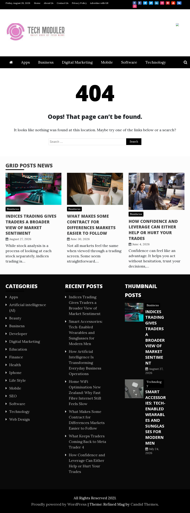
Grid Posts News (29, 165)
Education (18, 349)
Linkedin (157, 3)
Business (46, 62)
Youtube (173, 3)
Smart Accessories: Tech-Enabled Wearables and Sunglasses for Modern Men (85, 332)
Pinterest (168, 3)
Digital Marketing (77, 62)
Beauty (15, 318)
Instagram (162, 3)
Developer (18, 333)
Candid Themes (144, 504)
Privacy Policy (79, 3)
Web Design (19, 419)
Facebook (134, 3)
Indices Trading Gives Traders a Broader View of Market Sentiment (31, 224)
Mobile (107, 62)
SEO (13, 396)
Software (129, 62)
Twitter (145, 3)
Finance (16, 357)
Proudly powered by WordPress (59, 504)
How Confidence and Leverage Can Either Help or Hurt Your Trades (153, 229)
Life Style (17, 380)
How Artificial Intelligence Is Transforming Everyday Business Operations (85, 362)
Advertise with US (99, 3)
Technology (155, 62)
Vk (179, 3)
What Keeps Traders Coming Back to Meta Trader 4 (87, 441)
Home (37, 3)
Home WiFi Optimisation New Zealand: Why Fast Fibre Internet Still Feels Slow (85, 392)
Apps (25, 62)
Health (15, 364)
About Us (48, 3)
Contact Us (62, 3)
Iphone (15, 372)
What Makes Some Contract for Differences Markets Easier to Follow (91, 224)
